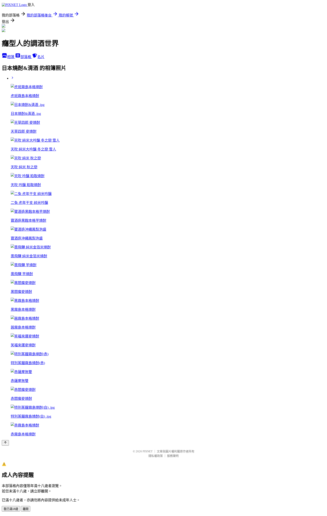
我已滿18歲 (11, 509)
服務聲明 (173, 455)
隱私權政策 (155, 455)
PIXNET (148, 451)
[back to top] (5, 443)
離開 (25, 509)
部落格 (26, 57)
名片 (40, 57)
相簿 (11, 57)
